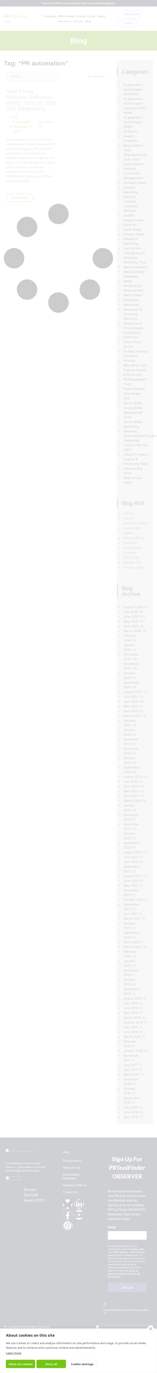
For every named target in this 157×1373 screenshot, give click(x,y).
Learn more (13, 1353)
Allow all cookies (21, 1364)
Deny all (51, 1364)
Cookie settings (82, 1364)
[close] (150, 1328)
